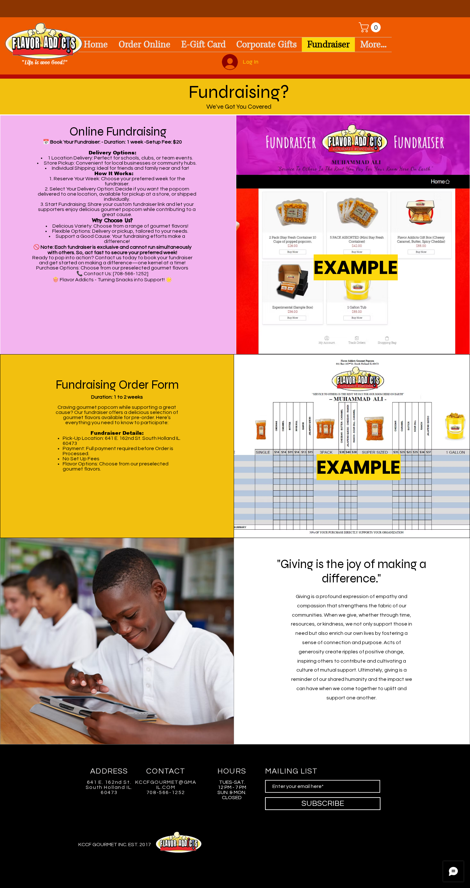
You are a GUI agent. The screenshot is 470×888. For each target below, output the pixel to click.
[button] (371, 27)
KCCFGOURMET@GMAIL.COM (166, 785)
